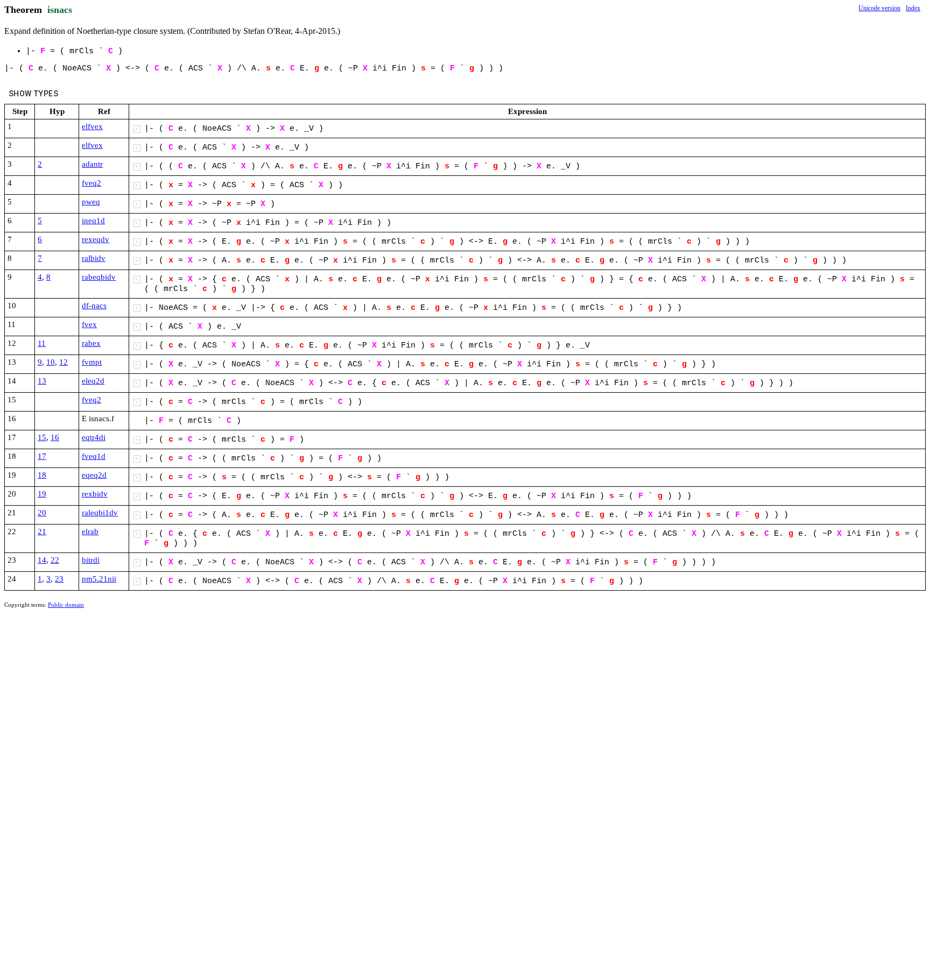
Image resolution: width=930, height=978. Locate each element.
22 (55, 560)
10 (50, 362)
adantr (92, 164)
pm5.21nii (99, 579)
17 (42, 456)
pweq (91, 201)
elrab (90, 531)
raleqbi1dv (100, 512)
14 (42, 560)
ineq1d (93, 220)
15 (42, 437)
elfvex (92, 126)
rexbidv (95, 494)
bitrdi (91, 560)
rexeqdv (95, 239)
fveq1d (93, 456)
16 (55, 437)
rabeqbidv (99, 277)
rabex (91, 343)
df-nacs (94, 305)
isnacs (59, 9)
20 (42, 512)
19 (42, 494)
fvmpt (92, 362)
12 (63, 362)
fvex (89, 324)
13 (42, 381)
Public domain (66, 604)
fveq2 (91, 183)
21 (42, 531)
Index (913, 8)
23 (59, 579)
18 (42, 475)
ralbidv (93, 258)
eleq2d (93, 381)
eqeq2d (94, 475)
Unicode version (879, 8)
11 (42, 343)
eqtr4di (93, 437)
